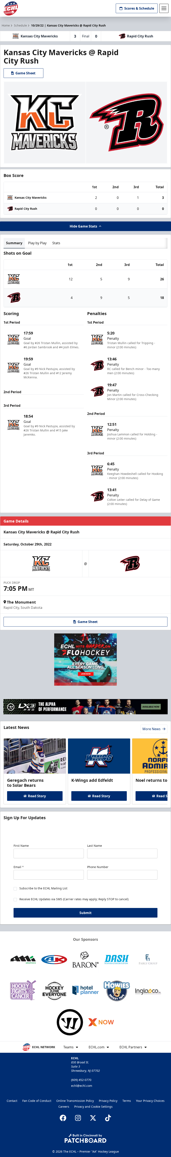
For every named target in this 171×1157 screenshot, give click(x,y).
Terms (126, 1101)
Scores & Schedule (139, 8)
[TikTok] (108, 1118)
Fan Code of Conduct (36, 1101)
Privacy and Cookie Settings (93, 1107)
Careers (63, 1107)
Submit (85, 912)
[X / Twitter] (93, 1118)
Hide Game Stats (83, 226)
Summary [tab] (14, 243)
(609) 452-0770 (81, 1080)
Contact (12, 1101)
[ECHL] (11, 8)
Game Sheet (25, 73)
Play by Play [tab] (37, 243)
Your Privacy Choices (150, 1101)
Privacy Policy (108, 1101)
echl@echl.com (81, 1086)
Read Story (37, 796)
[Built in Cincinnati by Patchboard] (85, 1138)
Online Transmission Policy (75, 1101)
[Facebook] (63, 1118)
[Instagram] (78, 1118)
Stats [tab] (56, 243)
